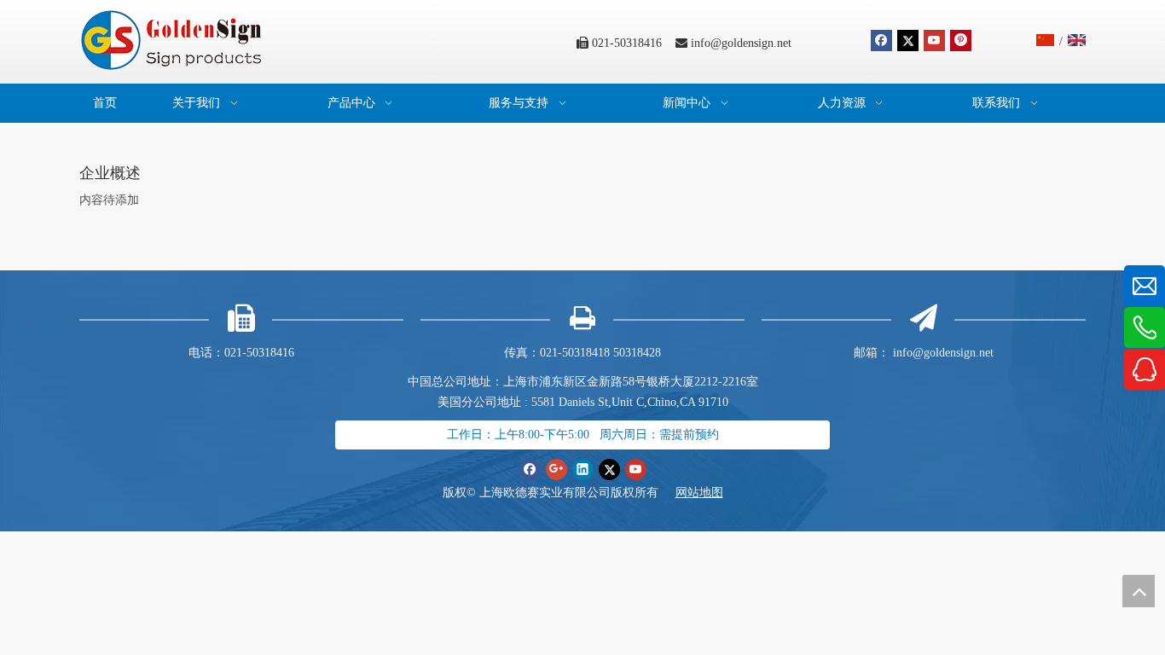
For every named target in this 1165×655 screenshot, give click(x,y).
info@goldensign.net (741, 43)
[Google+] (556, 469)
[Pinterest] (960, 40)
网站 (687, 492)
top (1138, 591)
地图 (711, 492)
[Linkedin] (583, 469)
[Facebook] (881, 40)
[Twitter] (908, 40)
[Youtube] (934, 40)
